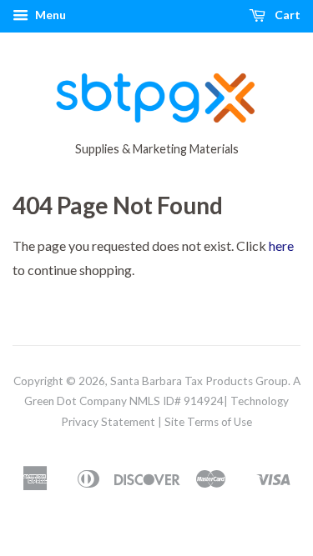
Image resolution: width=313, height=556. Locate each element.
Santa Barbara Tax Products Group (199, 381)
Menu (49, 15)
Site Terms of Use (208, 421)
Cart (286, 15)
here (281, 245)
